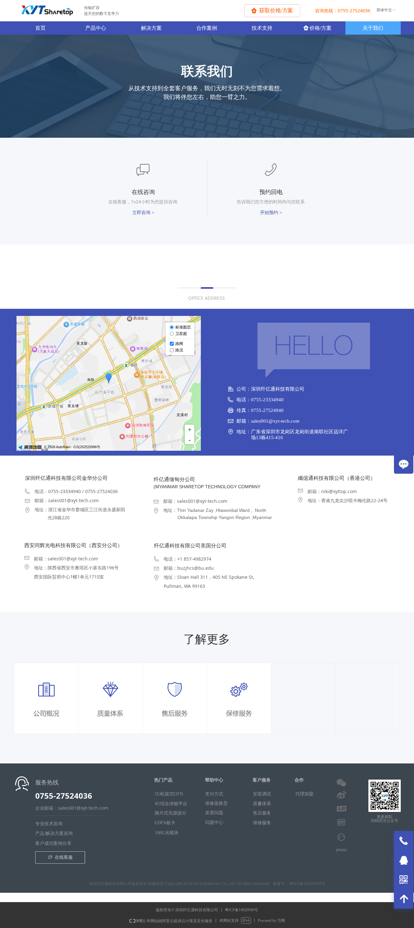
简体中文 (384, 10)
